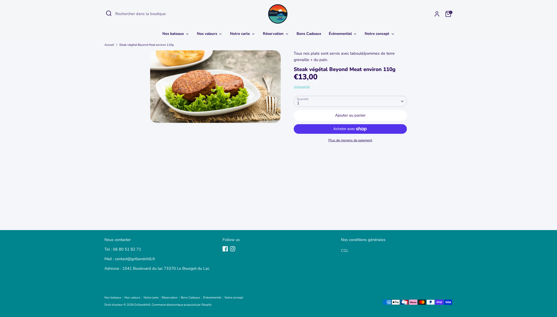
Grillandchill (302, 87)
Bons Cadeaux (309, 33)
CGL (345, 250)
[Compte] (437, 14)
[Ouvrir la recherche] (108, 13)
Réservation (274, 33)
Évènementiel (341, 33)
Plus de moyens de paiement (350, 140)
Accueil (109, 45)
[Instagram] (232, 248)
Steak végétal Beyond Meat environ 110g (146, 45)
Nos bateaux (173, 33)
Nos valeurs (207, 33)
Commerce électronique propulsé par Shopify (182, 305)
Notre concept (377, 33)
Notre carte (240, 33)
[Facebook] (225, 248)
